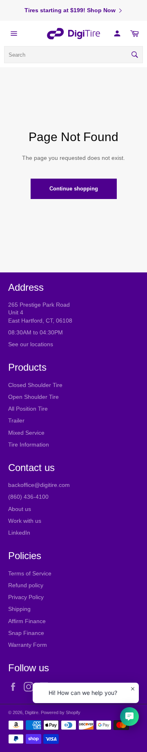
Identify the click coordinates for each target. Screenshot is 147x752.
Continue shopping (73, 189)
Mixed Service (26, 432)
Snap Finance (26, 633)
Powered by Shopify (60, 712)
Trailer (16, 420)
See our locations (30, 344)
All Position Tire (28, 408)
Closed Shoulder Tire (35, 385)
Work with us (24, 521)
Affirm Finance (27, 621)
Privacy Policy (26, 597)
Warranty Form (27, 644)
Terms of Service (29, 573)
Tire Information (28, 444)
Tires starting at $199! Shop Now (70, 10)
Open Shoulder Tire (33, 397)
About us (19, 509)
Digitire (31, 712)
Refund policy (25, 585)
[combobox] (73, 54)
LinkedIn (19, 532)
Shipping (19, 609)
